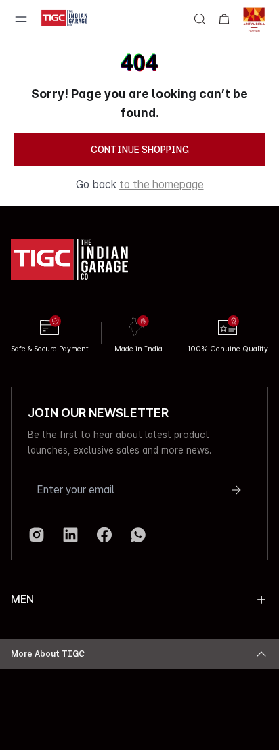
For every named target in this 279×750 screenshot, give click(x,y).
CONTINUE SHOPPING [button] (140, 149)
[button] (261, 599)
